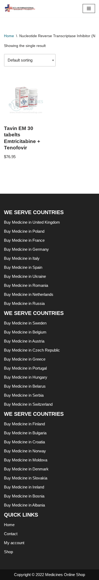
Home (9, 36)
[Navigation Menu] (89, 8)
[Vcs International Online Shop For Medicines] (21, 8)
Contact (10, 533)
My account (14, 542)
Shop (8, 551)
